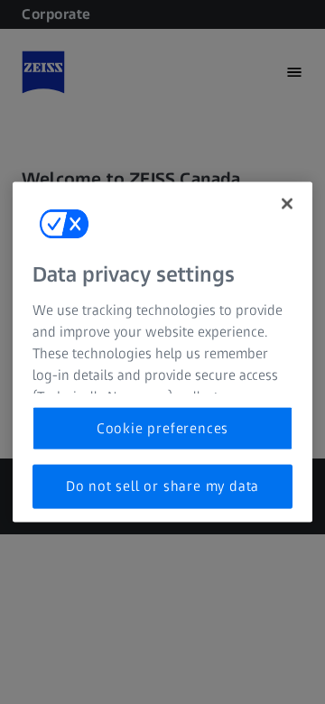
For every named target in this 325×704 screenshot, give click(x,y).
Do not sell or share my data (162, 486)
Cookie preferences (162, 428)
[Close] (287, 204)
